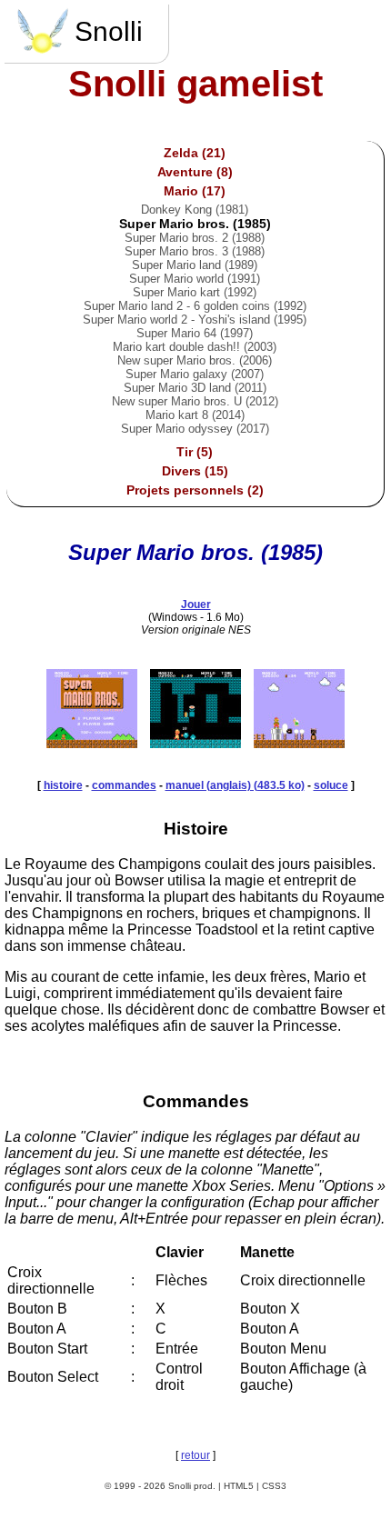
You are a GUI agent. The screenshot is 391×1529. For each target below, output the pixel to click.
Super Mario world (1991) (194, 278)
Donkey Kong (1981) (194, 209)
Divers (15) (195, 471)
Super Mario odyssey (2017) (195, 428)
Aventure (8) (195, 172)
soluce (331, 785)
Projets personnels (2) (195, 490)
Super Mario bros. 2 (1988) (195, 238)
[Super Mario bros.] (91, 743)
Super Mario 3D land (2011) (195, 388)
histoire (63, 785)
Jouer (196, 604)
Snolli (109, 31)
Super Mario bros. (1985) (195, 223)
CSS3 (274, 1486)
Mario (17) (195, 191)
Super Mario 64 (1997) (194, 333)
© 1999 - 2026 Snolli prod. (160, 1486)
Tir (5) (194, 452)
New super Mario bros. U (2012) (195, 401)
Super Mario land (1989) (194, 265)
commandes (124, 785)
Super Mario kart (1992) (194, 292)
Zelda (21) (195, 152)
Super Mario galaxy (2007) (194, 374)
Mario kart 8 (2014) (195, 415)
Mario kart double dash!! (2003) (194, 347)
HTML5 (239, 1486)
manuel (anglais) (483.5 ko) (235, 785)
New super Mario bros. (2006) (194, 360)
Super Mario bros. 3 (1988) (195, 251)
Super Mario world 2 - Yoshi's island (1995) (194, 319)
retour (195, 1455)
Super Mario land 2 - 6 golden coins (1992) (195, 306)
